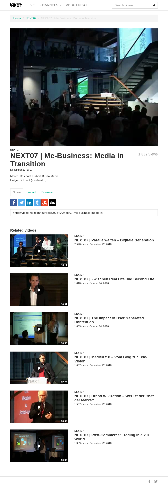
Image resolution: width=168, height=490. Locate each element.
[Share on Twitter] (21, 202)
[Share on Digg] (52, 202)
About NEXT (76, 5)
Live (31, 5)
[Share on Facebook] (13, 202)
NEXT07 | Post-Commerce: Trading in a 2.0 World (111, 437)
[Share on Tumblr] (37, 202)
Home (17, 18)
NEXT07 (31, 18)
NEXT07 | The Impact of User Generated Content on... (109, 320)
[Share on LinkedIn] (29, 202)
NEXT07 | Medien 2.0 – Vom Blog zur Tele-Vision (110, 359)
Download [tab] (47, 192)
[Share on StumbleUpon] (44, 202)
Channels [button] (49, 5)
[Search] (154, 5)
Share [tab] (17, 192)
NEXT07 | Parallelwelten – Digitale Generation (114, 240)
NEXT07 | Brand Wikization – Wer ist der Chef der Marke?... (114, 398)
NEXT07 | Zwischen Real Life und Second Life (114, 279)
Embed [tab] (31, 192)
